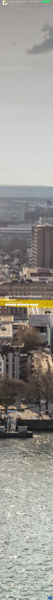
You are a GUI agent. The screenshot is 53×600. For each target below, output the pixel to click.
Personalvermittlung (34, 304)
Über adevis (35, 1)
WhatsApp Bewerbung (46, 1)
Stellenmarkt (11, 1)
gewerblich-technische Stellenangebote (23, 304)
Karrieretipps (25, 1)
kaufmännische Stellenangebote (11, 304)
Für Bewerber (18, 1)
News (31, 1)
